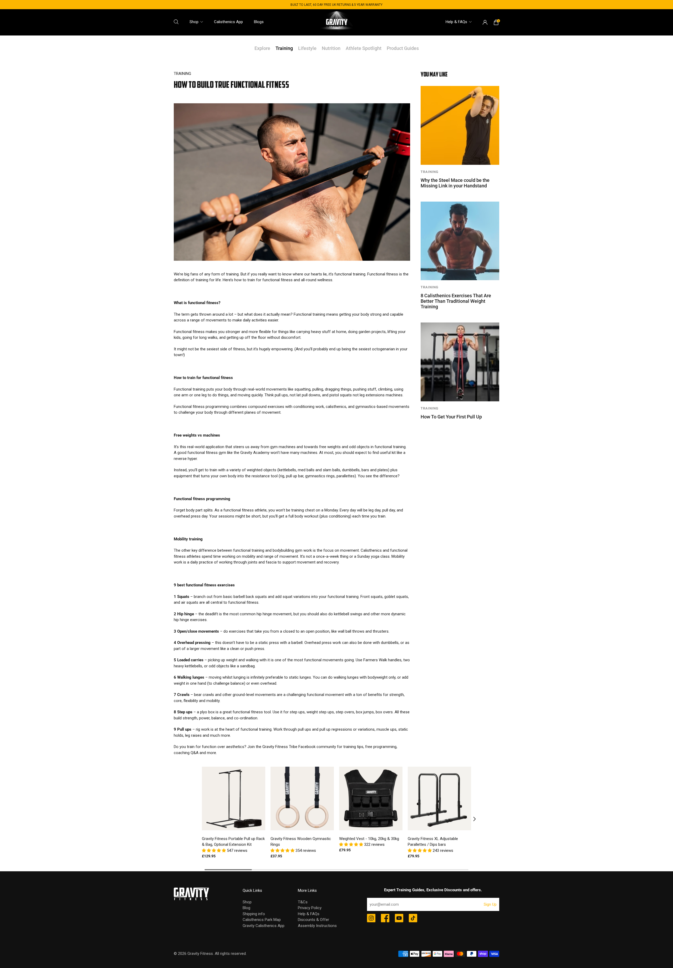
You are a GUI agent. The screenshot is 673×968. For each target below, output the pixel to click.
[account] (485, 22)
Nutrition (331, 48)
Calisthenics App (228, 21)
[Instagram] (371, 918)
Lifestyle (307, 48)
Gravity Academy (254, 452)
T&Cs (303, 902)
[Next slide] (471, 819)
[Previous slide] (202, 819)
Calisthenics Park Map (262, 919)
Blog (246, 907)
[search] (176, 21)
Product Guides (403, 48)
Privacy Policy (310, 907)
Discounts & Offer (313, 919)
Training (284, 48)
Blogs (259, 21)
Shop (194, 21)
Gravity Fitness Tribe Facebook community (299, 746)
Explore (262, 48)
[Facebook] (385, 918)
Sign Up (490, 904)
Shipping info (254, 913)
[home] (336, 22)
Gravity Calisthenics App (263, 925)
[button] (214, 850)
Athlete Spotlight (363, 48)
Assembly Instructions (317, 925)
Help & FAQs (456, 21)
